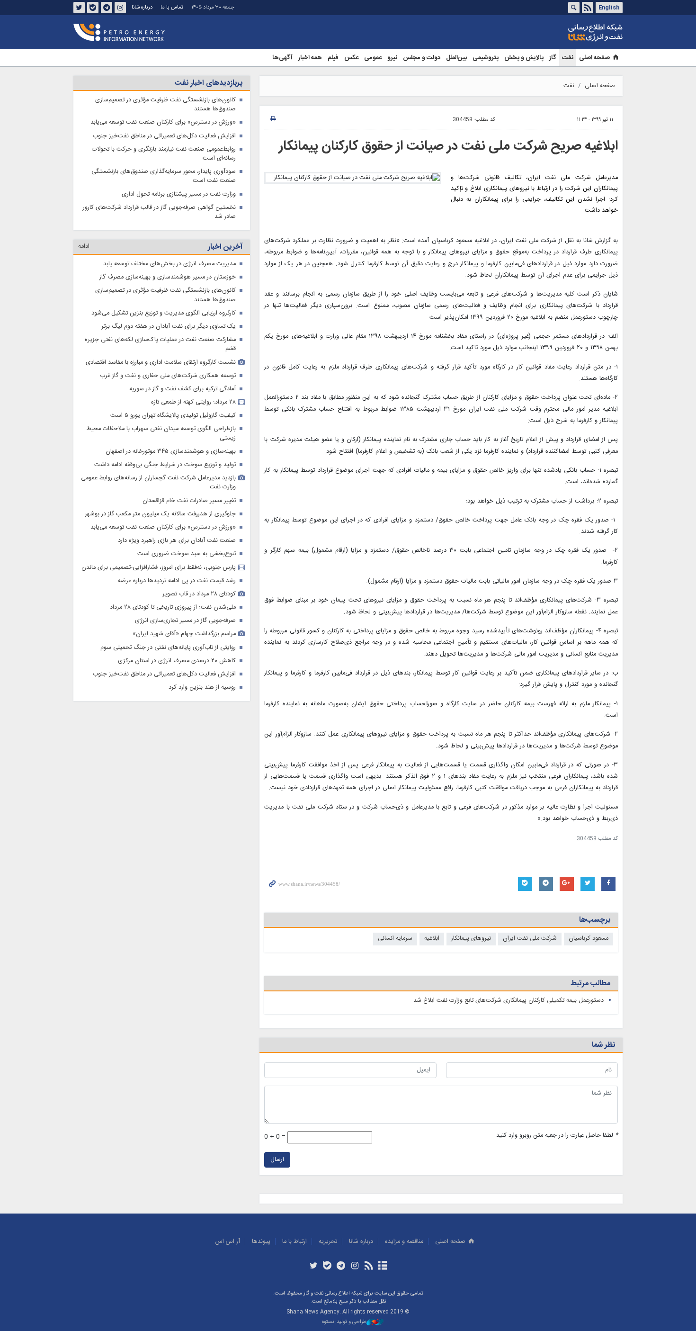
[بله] (327, 1266)
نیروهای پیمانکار (471, 939)
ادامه (83, 247)
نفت (567, 58)
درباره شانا (142, 7)
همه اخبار (310, 58)
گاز (552, 58)
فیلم (333, 58)
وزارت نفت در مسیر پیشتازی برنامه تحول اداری (179, 194)
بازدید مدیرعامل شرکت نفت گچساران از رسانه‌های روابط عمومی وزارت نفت (158, 483)
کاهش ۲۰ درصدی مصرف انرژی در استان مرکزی (177, 661)
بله (92, 7)
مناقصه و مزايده (404, 1242)
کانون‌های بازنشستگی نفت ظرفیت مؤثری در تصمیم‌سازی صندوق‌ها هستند (165, 105)
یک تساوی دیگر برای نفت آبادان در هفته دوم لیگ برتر (168, 326)
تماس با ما (172, 7)
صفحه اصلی (594, 58)
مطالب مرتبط (590, 983)
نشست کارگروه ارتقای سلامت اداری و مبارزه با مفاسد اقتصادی (161, 362)
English (608, 7)
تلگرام (106, 7)
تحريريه (328, 1242)
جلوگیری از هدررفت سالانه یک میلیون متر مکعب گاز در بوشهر (160, 514)
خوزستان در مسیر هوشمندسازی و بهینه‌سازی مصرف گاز (167, 277)
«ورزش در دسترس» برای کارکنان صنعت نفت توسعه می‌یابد (163, 122)
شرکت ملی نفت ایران (530, 939)
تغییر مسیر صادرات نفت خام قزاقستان (189, 500)
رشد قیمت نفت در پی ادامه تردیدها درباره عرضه (177, 580)
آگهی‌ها (282, 58)
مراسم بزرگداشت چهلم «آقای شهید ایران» (184, 634)
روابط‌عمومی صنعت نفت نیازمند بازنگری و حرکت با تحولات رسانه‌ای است (164, 154)
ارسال (277, 1160)
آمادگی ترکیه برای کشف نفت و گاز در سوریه (182, 389)
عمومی (373, 58)
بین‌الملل (456, 58)
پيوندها (261, 1242)
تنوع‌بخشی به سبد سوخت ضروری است (186, 553)
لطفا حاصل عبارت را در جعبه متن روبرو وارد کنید (557, 1135)
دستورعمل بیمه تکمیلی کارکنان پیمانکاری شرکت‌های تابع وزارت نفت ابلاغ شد (508, 1000)
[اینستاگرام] (355, 1266)
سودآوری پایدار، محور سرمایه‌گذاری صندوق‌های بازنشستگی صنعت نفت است (163, 176)
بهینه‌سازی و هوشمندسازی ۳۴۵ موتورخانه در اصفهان (171, 451)
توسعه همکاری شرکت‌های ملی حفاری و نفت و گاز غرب (168, 375)
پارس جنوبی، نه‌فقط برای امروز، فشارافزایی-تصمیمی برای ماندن (158, 567)
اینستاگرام (120, 7)
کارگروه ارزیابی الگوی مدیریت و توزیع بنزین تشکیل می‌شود (163, 313)
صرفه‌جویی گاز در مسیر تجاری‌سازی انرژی (185, 620)
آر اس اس (227, 1242)
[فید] (369, 1266)
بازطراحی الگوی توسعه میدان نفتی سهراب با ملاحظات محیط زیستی (161, 433)
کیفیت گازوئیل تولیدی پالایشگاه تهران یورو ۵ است (173, 415)
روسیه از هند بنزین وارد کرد (202, 687)
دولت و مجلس (421, 58)
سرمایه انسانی (395, 939)
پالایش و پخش (524, 58)
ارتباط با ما (294, 1242)
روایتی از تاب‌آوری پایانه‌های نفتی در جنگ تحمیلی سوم (168, 647)
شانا (563, 32)
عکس (351, 58)
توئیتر (79, 7)
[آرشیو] (382, 1266)
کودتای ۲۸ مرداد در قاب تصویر (199, 594)
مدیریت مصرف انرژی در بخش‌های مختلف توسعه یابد (169, 264)
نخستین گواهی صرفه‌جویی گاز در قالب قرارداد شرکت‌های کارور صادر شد (159, 212)
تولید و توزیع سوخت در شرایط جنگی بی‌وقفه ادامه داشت (165, 464)
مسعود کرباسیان (588, 939)
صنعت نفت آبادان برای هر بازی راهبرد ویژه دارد (177, 540)
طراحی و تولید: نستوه (344, 1322)
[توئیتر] (313, 1266)
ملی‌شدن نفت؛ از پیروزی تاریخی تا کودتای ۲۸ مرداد (173, 607)
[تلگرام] (341, 1266)
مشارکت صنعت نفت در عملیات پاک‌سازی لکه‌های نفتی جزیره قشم (160, 344)
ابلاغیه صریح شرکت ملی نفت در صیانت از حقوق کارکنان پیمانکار (448, 146)
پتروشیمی (486, 58)
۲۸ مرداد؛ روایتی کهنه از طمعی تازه (193, 402)
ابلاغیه (431, 939)
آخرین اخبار (225, 247)
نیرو (392, 58)
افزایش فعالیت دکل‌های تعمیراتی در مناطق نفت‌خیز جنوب (164, 136)
